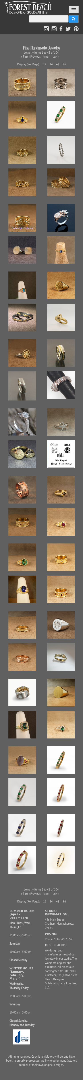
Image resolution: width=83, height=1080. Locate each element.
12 (44, 64)
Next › (45, 56)
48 (58, 64)
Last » (56, 56)
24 (51, 64)
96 (64, 64)
